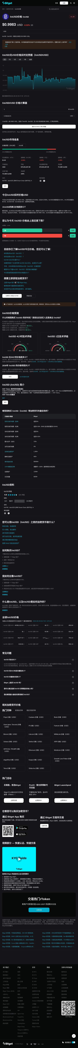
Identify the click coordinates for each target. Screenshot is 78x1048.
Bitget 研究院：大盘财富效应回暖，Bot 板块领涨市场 (58, 936)
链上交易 (20, 981)
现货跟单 (20, 997)
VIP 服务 (49, 988)
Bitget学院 (6, 984)
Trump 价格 (35, 1020)
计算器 (34, 1004)
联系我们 (5, 975)
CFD (19, 978)
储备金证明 (6, 997)
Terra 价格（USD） (10, 768)
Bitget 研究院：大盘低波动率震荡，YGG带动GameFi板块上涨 (59, 940)
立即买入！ (5, 566)
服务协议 (64, 972)
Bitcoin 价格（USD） (11, 734)
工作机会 (5, 981)
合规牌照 (64, 984)
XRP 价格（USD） (60, 741)
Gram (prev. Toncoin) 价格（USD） (12, 726)
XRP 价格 (35, 1010)
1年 (25, 59)
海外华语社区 (7, 978)
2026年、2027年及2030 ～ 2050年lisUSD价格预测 (47, 361)
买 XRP (34, 981)
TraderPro (21, 1017)
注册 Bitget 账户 (9, 282)
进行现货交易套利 (8, 533)
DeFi (5, 501)
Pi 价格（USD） (34, 726)
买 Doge (34, 978)
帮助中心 (49, 975)
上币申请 (49, 984)
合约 (19, 975)
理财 (19, 994)
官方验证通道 (51, 978)
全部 (30, 59)
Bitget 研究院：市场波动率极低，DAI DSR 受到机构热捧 (19, 933)
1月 (15, 59)
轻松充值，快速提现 (9, 526)
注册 (64, 3)
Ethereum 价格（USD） (37, 750)
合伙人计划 (50, 991)
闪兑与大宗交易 (22, 988)
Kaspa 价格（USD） (36, 760)
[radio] (8, 495)
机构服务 (49, 994)
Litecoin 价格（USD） (36, 734)
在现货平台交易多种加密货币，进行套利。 (18, 289)
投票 (72, 230)
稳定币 (11, 501)
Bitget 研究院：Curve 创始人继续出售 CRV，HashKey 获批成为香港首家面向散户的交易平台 (19, 943)
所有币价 (29, 296)
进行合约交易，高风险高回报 (12, 536)
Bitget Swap (21, 1026)
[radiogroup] (12, 495)
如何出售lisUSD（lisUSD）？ (14, 256)
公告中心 (5, 994)
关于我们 (5, 972)
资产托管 (49, 1001)
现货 (19, 972)
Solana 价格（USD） (11, 741)
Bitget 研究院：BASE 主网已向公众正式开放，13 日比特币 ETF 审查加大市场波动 (19, 936)
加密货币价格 (9, 9)
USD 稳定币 (29, 501)
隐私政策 (64, 991)
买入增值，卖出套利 (9, 529)
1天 (5, 59)
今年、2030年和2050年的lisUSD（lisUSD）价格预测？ (23, 266)
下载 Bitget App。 (22, 282)
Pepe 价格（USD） (10, 717)
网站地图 (5, 1023)
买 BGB (34, 984)
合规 (62, 981)
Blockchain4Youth (8, 1017)
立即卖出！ (5, 591)
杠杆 (19, 991)
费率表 (49, 1013)
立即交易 (44, 826)
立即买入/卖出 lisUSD (12, 296)
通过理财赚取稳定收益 (10, 540)
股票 (19, 984)
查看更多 (5, 610)
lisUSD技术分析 (24, 376)
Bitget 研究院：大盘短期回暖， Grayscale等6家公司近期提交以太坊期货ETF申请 (19, 946)
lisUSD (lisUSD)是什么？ (12, 260)
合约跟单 (20, 1001)
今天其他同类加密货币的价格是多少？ (17, 273)
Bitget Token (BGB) (8, 991)
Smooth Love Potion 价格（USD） (62, 760)
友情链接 (5, 1007)
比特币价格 (35, 994)
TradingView (21, 1023)
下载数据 (49, 1004)
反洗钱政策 (64, 988)
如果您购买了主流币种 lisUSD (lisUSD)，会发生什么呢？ (23, 263)
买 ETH (34, 975)
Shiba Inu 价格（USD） (37, 768)
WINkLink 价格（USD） (62, 734)
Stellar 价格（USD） (36, 741)
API (19, 1010)
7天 (10, 59)
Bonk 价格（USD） (60, 717)
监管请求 (64, 978)
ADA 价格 (35, 1013)
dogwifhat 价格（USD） (12, 760)
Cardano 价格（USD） (36, 717)
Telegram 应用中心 (23, 1030)
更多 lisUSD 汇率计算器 (39, 126)
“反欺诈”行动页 (51, 981)
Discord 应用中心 (23, 1033)
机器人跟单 (21, 1004)
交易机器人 (21, 1007)
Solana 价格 (35, 1017)
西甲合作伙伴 (7, 1010)
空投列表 (20, 1036)
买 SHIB (34, 988)
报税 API (49, 1017)
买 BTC (34, 972)
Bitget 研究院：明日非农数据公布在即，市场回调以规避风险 (59, 943)
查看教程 (5, 569)
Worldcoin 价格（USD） (62, 750)
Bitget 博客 (6, 988)
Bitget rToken (36, 1026)
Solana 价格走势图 (37, 1001)
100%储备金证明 (10, 466)
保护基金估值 (9, 461)
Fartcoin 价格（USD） (61, 726)
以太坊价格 (35, 997)
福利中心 (49, 1007)
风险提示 (64, 997)
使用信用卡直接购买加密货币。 (14, 286)
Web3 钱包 (21, 1020)
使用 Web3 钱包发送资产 (10, 543)
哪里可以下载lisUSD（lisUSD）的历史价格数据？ (21, 269)
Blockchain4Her (7, 1020)
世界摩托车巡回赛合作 (9, 1013)
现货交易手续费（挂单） (12, 421)
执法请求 (64, 975)
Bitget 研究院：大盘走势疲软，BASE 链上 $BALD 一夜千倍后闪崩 (59, 946)
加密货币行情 (36, 991)
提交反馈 (49, 972)
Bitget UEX (6, 1004)
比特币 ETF (35, 1007)
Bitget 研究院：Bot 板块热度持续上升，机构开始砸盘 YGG (19, 940)
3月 (20, 59)
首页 (3, 9)
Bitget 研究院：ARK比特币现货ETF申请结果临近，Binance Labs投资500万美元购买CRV (59, 933)
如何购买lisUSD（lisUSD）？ (14, 253)
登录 (56, 3)
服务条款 (64, 994)
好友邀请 (49, 1010)
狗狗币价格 (35, 1023)
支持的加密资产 (9, 451)
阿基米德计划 (51, 997)
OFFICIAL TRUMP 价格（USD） (12, 750)
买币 (5, 186)
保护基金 (5, 1001)
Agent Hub (21, 1013)
